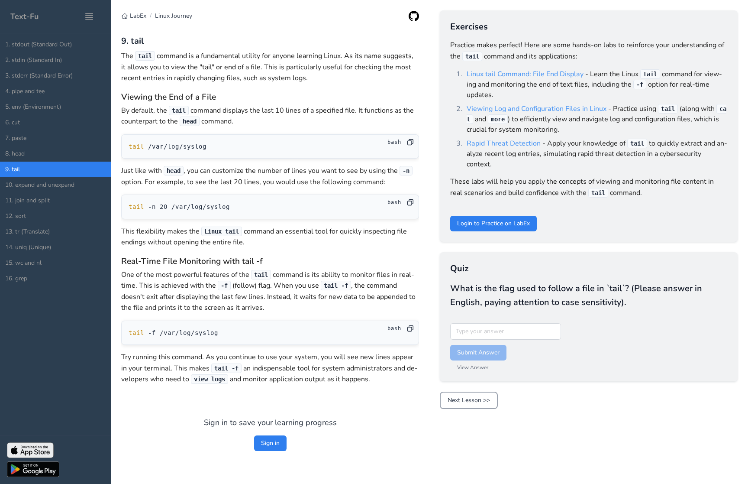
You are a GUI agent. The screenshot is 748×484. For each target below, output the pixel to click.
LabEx (138, 16)
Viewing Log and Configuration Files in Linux (536, 109)
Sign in (270, 443)
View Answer (472, 367)
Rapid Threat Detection (504, 143)
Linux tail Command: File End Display (525, 74)
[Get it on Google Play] (55, 469)
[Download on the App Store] (55, 450)
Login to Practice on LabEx (493, 223)
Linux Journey (173, 16)
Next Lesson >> (469, 400)
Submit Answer (478, 352)
